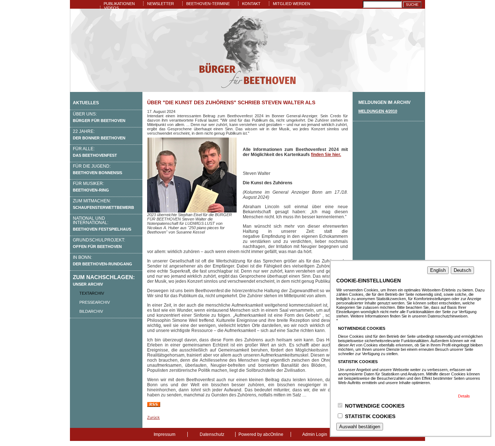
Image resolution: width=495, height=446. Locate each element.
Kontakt (251, 3)
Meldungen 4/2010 (377, 111)
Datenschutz (212, 434)
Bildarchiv (91, 311)
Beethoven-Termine (208, 3)
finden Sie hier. (326, 154)
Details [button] (464, 396)
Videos (111, 8)
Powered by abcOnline (260, 434)
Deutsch (462, 270)
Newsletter (160, 3)
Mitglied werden (291, 3)
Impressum (164, 434)
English (438, 270)
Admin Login (314, 434)
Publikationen (119, 3)
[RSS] (153, 405)
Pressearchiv (94, 302)
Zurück (153, 417)
